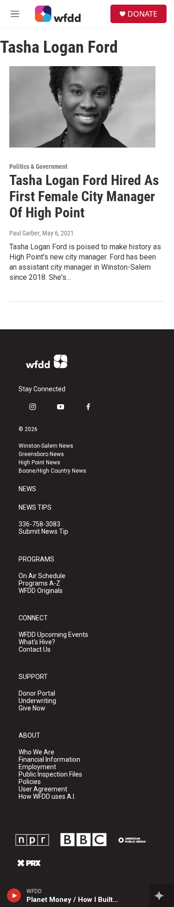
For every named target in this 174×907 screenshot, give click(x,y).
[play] (14, 895)
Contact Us (35, 649)
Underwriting (37, 700)
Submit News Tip (43, 531)
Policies (30, 781)
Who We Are (36, 752)
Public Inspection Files (50, 774)
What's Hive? (37, 642)
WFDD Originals (41, 590)
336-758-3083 (39, 524)
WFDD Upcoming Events (53, 634)
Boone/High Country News (52, 471)
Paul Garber (24, 233)
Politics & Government (38, 166)
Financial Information (49, 759)
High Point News (39, 462)
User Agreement (43, 789)
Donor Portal (37, 693)
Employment (37, 767)
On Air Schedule (42, 576)
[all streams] (161, 895)
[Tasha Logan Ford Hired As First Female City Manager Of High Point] (82, 107)
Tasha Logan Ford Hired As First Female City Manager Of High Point (84, 196)
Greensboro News (41, 454)
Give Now (32, 708)
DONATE (142, 14)
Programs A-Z (39, 583)
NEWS (27, 489)
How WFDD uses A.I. (47, 796)
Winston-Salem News (46, 446)
